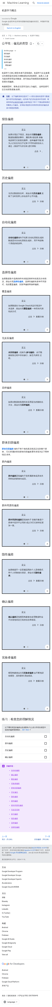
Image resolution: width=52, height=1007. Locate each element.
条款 (3, 996)
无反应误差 (15, 810)
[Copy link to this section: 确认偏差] (16, 601)
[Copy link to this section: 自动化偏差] (18, 222)
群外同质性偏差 (17, 805)
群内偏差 (14, 801)
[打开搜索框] (33, 2)
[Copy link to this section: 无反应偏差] (16, 338)
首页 (3, 36)
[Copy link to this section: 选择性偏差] (18, 272)
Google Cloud (7, 947)
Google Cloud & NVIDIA (10, 887)
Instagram (6, 905)
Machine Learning (18, 2)
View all (5, 955)
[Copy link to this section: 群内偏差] (14, 461)
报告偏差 (14, 818)
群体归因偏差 (16, 788)
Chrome (5, 931)
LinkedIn (5, 909)
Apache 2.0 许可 (30, 850)
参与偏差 (14, 814)
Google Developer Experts (12, 879)
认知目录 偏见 (18, 102)
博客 (3, 897)
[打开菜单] (3, 3)
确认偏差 (14, 775)
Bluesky (5, 901)
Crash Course (9, 38)
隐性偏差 (14, 797)
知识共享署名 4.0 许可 (39, 848)
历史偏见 (14, 792)
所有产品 (5, 986)
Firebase (5, 935)
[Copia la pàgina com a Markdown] (38, 44)
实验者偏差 (15, 784)
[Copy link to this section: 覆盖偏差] (14, 291)
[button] (26, 736)
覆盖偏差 (14, 779)
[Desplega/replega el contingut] (15, 50)
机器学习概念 (9, 10)
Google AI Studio (8, 939)
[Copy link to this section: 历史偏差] (16, 178)
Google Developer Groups (11, 875)
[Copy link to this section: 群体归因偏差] (21, 442)
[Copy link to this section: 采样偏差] (14, 387)
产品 (9, 36)
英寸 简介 (25, 730)
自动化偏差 (15, 770)
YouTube (5, 917)
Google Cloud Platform (10, 982)
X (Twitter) (6, 913)
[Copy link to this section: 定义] (28, 129)
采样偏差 (14, 823)
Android (5, 927)
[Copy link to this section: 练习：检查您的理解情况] (36, 719)
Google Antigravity (9, 943)
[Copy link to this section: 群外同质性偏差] (21, 505)
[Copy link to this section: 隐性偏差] (16, 554)
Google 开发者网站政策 (18, 853)
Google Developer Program (12, 871)
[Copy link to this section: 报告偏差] (16, 119)
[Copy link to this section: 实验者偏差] (18, 657)
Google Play (6, 951)
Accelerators (7, 883)
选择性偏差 (15, 827)
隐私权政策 (12, 996)
